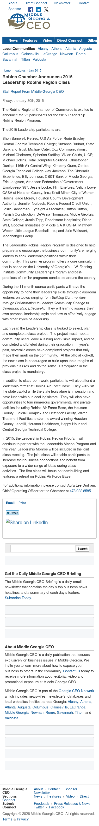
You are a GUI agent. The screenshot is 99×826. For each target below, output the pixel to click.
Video (47, 40)
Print (22, 502)
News (13, 40)
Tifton (25, 59)
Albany (43, 48)
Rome (81, 53)
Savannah (10, 59)
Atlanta (70, 48)
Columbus (10, 53)
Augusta (85, 48)
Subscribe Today (18, 597)
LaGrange (49, 53)
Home (6, 70)
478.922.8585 (80, 490)
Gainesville (30, 53)
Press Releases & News (72, 803)
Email (10, 502)
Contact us (71, 670)
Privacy (23, 818)
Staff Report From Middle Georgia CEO (33, 91)
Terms (7, 818)
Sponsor (14, 8)
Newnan (66, 53)
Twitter (39, 807)
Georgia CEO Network (76, 690)
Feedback (41, 803)
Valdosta (39, 59)
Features (30, 40)
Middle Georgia (17, 712)
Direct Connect (36, 2)
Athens (56, 48)
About (12, 2)
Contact (83, 2)
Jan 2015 (35, 70)
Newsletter (62, 2)
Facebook (56, 807)
